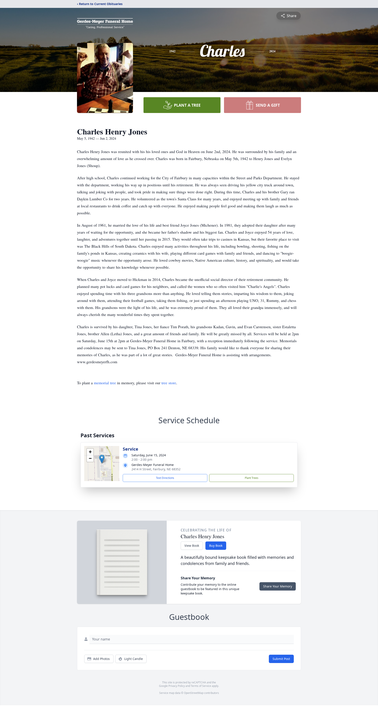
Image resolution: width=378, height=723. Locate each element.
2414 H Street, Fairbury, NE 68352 (155, 469)
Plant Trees (251, 478)
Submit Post (281, 659)
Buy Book (215, 545)
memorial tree (105, 382)
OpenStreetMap (193, 693)
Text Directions (165, 478)
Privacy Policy (176, 686)
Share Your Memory (277, 586)
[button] (102, 459)
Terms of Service (201, 686)
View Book (191, 545)
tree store (168, 382)
